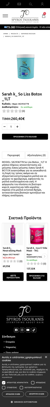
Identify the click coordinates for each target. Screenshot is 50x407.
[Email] (19, 4)
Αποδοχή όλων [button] (13, 394)
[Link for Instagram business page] (22, 330)
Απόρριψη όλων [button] (36, 394)
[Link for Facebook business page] (16, 330)
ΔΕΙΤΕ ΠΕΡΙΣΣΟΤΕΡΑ (13, 276)
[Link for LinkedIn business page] (28, 330)
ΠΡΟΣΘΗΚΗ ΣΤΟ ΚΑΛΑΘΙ (25, 137)
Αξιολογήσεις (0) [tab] (36, 155)
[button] (25, 402)
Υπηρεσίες (11, 347)
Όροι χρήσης (12, 352)
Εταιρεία (10, 342)
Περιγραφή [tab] (13, 155)
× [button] (46, 357)
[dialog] (25, 380)
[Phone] (8, 4)
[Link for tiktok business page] (34, 330)
